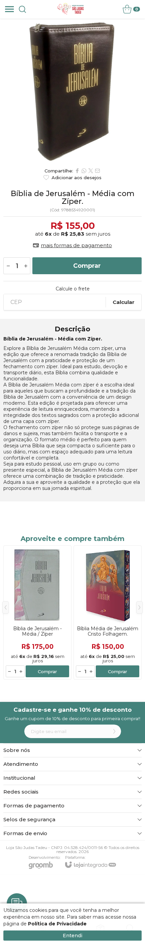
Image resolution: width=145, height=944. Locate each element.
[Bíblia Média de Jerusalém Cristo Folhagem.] (107, 612)
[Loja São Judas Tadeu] (70, 9)
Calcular (124, 302)
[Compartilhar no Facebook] (77, 170)
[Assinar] (114, 731)
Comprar (87, 265)
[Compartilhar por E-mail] (97, 170)
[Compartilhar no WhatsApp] (84, 170)
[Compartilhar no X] (90, 170)
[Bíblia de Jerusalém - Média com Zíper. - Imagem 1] (72, 91)
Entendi (72, 936)
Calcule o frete (73, 288)
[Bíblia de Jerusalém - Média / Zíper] (37, 612)
